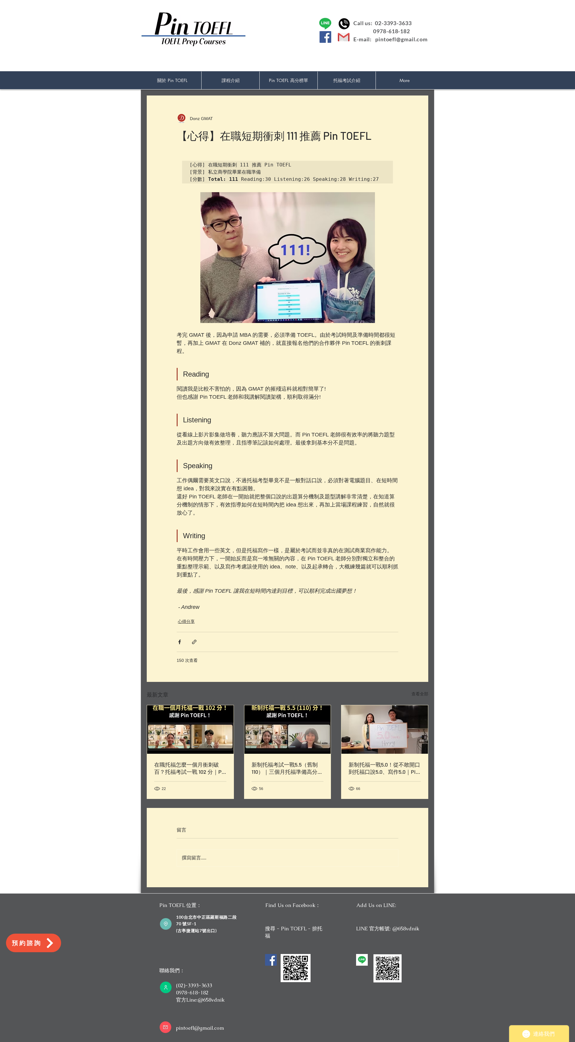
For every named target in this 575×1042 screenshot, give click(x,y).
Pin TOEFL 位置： (180, 905)
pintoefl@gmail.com (401, 39)
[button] (230, 81)
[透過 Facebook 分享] (179, 642)
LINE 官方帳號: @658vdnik (387, 928)
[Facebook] (325, 37)
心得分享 (186, 621)
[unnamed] (362, 960)
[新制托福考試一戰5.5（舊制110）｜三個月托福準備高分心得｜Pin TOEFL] (287, 729)
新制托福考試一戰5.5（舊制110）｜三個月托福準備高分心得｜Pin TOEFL (287, 768)
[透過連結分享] (194, 642)
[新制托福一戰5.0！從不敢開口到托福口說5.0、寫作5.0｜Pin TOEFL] (384, 729)
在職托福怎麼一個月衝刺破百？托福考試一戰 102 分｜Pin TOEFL (190, 768)
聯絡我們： (172, 970)
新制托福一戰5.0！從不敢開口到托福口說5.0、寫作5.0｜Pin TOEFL (384, 768)
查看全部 (419, 693)
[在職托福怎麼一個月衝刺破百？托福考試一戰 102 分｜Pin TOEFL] (190, 729)
